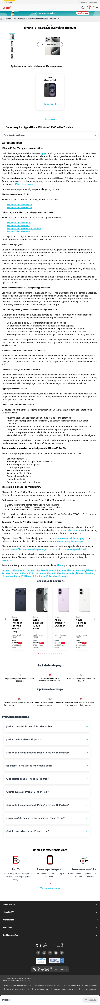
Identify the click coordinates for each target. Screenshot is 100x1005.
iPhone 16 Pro (68, 573)
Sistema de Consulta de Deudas (65, 989)
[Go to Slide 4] (12, 56)
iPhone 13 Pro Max (36, 570)
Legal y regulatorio (89, 989)
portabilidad (66, 530)
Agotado (92, 1000)
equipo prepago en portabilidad (71, 549)
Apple (43, 153)
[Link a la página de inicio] (1, 19)
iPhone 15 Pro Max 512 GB (19, 207)
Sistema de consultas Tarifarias (18, 989)
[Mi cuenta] (93, 7)
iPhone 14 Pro (78, 570)
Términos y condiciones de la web (15, 985)
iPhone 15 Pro (28, 573)
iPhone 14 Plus (64, 570)
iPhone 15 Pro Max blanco (19, 231)
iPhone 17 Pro (31, 576)
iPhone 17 (18, 576)
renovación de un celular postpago (68, 538)
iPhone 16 (41, 573)
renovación (78, 530)
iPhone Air (63, 576)
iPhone (59, 565)
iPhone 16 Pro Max (85, 573)
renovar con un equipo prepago (68, 541)
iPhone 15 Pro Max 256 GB (19, 204)
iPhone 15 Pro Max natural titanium (24, 228)
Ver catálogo (50, 119)
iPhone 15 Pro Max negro (19, 222)
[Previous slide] (6, 619)
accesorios (7, 560)
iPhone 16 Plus (54, 573)
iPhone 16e (7, 576)
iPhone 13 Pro (19, 570)
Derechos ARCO (91, 985)
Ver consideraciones (50, 888)
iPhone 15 (16, 573)
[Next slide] (94, 619)
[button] (89, 2)
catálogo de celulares (23, 184)
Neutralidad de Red (42, 989)
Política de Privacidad (72, 985)
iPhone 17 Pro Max (48, 576)
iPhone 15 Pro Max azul (18, 225)
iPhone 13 (7, 570)
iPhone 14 (51, 570)
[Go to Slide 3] (12, 50)
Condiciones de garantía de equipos (46, 985)
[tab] (38, 653)
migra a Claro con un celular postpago (28, 549)
